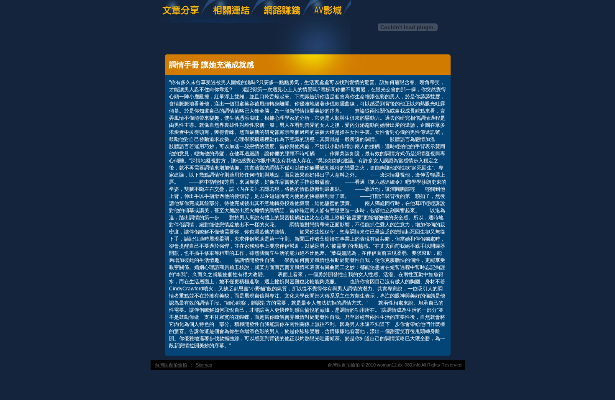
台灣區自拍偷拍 (171, 364)
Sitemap (204, 364)
